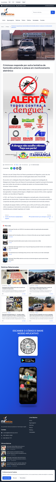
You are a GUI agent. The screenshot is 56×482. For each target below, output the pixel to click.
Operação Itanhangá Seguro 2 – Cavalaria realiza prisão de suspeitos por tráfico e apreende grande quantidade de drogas (13, 316)
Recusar (15, 478)
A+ (9, 2)
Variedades (35, 20)
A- (13, 2)
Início (3, 20)
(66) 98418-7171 (7, 438)
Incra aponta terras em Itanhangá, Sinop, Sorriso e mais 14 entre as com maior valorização (28, 252)
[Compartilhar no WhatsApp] (11, 168)
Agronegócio (10, 20)
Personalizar (22, 478)
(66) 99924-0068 (22, 5)
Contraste (18, 2)
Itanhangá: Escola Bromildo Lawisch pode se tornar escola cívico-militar (24, 241)
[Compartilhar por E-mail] (17, 168)
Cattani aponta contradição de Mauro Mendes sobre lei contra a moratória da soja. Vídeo (17, 453)
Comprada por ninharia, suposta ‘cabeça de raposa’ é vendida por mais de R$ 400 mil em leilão (16, 464)
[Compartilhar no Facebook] (14, 168)
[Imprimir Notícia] (20, 168)
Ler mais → (24, 293)
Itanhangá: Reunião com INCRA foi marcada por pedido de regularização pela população (28, 229)
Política (29, 20)
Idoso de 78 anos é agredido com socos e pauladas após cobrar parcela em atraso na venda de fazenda (41, 315)
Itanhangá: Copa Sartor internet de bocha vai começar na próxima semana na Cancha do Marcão (16, 459)
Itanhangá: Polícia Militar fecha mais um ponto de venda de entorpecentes (13, 288)
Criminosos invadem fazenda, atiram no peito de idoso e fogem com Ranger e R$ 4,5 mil (41, 288)
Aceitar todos (7, 478)
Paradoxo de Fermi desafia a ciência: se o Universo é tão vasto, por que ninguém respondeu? (29, 235)
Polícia (23, 20)
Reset (24, 2)
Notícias (18, 20)
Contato (42, 20)
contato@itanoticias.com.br (10, 432)
